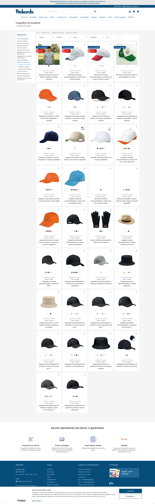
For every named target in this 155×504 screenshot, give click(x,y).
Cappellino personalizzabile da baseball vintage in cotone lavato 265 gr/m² (49, 408)
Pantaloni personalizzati (23, 73)
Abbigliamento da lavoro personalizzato (23, 53)
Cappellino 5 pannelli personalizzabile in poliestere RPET (49, 284)
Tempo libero (73, 17)
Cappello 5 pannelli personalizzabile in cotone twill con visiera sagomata (127, 160)
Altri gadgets (84, 17)
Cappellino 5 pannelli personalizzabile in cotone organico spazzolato (75, 242)
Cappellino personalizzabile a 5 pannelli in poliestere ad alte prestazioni (75, 408)
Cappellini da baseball (24, 64)
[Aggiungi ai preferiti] (58, 44)
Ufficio (52, 17)
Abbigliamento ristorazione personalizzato (24, 78)
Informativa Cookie (84, 474)
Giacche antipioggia (22, 60)
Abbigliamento (62, 17)
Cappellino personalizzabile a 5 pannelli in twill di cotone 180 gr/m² (49, 366)
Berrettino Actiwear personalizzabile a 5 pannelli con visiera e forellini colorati (101, 77)
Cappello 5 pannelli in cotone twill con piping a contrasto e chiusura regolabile (49, 242)
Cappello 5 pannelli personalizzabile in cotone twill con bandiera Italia (75, 201)
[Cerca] (95, 11)
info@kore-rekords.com (132, 6)
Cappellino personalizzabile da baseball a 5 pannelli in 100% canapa (75, 118)
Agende (94, 17)
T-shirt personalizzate (22, 39)
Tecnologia (33, 17)
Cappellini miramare (23, 67)
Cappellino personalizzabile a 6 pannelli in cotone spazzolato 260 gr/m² (101, 325)
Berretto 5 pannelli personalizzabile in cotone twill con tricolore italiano (101, 201)
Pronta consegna (120, 17)
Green (110, 17)
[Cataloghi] (124, 477)
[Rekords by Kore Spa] (25, 11)
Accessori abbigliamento (23, 76)
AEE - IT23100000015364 (85, 479)
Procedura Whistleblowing (86, 485)
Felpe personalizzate (22, 45)
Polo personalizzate (22, 41)
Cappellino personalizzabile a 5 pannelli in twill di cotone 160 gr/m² (75, 325)
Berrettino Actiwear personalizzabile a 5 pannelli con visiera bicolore (75, 77)
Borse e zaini (43, 17)
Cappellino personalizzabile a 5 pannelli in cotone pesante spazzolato (75, 284)
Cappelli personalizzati (24, 26)
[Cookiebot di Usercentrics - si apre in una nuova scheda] (21, 501)
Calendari (102, 17)
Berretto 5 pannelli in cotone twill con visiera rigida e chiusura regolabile (127, 201)
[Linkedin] (112, 484)
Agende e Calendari (53, 485)
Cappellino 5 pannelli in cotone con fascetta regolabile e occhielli (49, 118)
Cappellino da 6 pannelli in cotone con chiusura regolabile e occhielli (101, 118)
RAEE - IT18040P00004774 (86, 482)
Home (38, 32)
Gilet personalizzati (22, 48)
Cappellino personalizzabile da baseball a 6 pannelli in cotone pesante (127, 118)
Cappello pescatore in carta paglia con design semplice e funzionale (49, 325)
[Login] (130, 12)
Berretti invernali (22, 71)
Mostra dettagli (36, 501)
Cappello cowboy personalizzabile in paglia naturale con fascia (126, 242)
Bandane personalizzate (24, 69)
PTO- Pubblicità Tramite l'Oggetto (26, 486)
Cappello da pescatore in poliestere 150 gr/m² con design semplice (101, 366)
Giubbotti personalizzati (23, 50)
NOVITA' (131, 17)
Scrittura (24, 17)
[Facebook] (110, 484)
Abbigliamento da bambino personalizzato (24, 57)
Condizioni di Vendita (84, 469)
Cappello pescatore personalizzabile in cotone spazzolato (127, 284)
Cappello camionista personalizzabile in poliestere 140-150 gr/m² (127, 325)
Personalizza (129, 496)
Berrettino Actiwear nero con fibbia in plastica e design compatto (49, 77)
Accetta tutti (130, 491)
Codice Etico (82, 477)
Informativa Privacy (84, 472)
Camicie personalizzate (23, 43)
